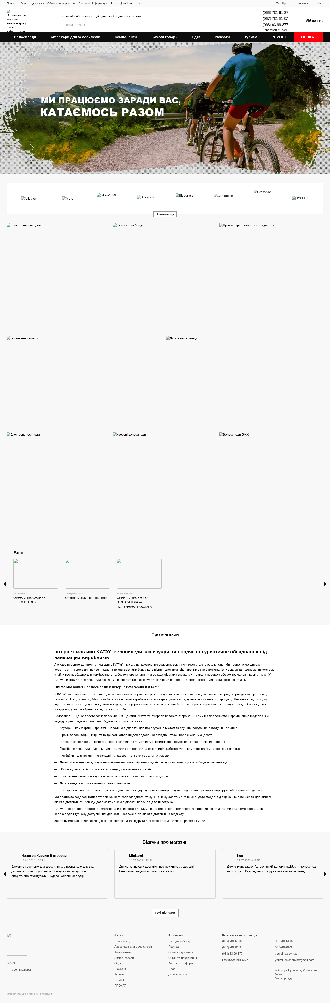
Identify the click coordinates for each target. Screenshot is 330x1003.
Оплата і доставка (32, 3)
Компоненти (126, 37)
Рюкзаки (222, 37)
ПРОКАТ (308, 37)
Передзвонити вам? (275, 30)
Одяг (196, 37)
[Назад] (4, 583)
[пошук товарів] (239, 24)
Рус (284, 3)
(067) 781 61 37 (275, 19)
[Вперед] (325, 583)
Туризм (250, 37)
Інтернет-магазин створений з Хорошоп (29, 993)
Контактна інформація (92, 3)
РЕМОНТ (279, 37)
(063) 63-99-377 (275, 25)
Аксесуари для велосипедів (75, 37)
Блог (114, 3)
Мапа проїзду (283, 978)
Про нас (12, 3)
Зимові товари (164, 37)
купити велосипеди (90, 687)
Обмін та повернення (61, 3)
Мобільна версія (21, 969)
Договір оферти (130, 3)
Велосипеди (25, 37)
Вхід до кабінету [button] (179, 941)
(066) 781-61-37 (275, 13)
